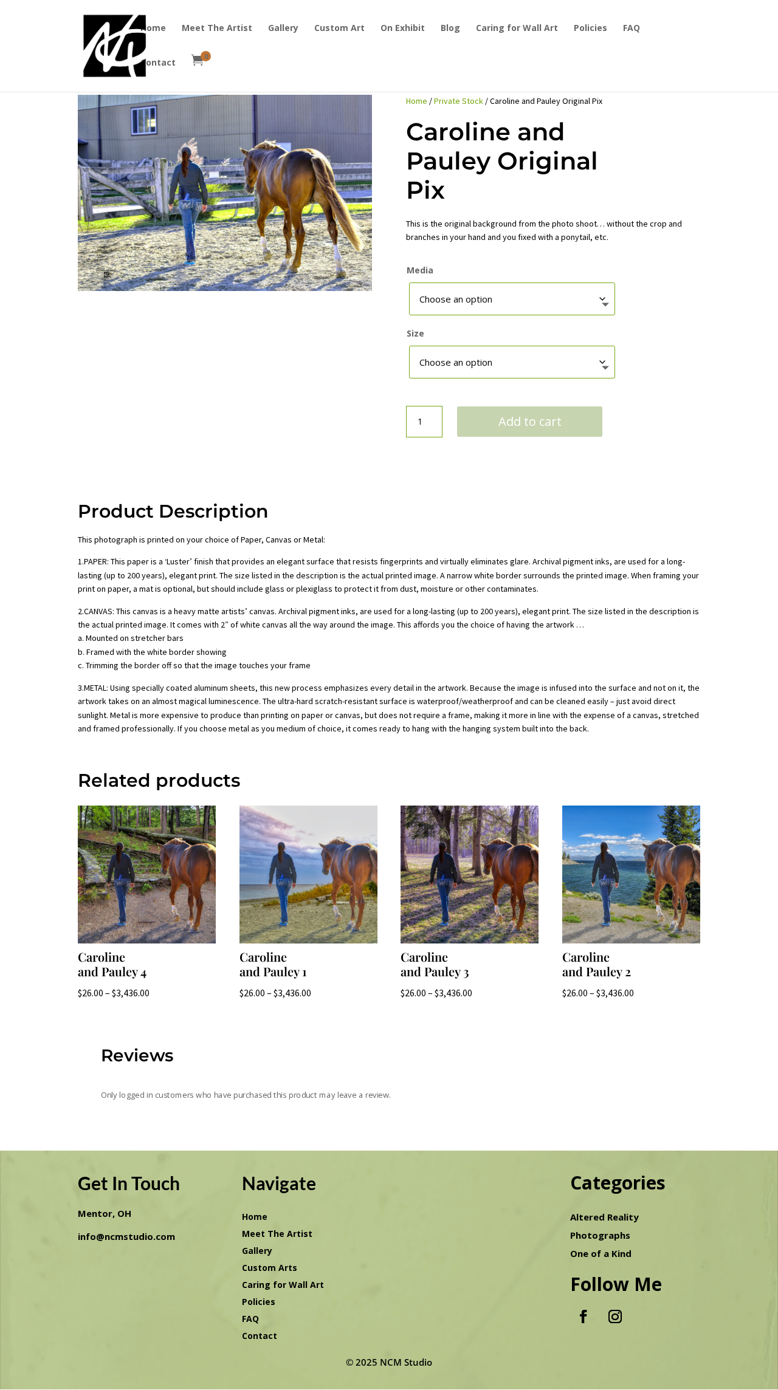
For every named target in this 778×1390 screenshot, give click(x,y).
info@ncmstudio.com (126, 1236)
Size (415, 333)
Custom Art (339, 28)
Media (420, 270)
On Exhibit (402, 28)
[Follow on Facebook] (583, 1316)
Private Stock (458, 100)
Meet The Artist (217, 28)
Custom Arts (269, 1267)
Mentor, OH (104, 1213)
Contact (158, 63)
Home (153, 28)
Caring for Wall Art (517, 28)
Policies (590, 28)
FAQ (631, 28)
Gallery (283, 28)
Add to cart (530, 421)
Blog (450, 28)
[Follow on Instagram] (615, 1316)
